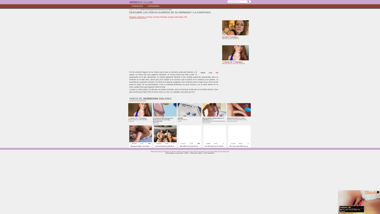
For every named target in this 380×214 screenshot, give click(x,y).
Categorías (153, 6)
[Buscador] (248, 1)
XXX (185, 17)
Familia (137, 9)
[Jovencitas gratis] (142, 2)
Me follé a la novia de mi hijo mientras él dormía (198, 146)
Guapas (171, 17)
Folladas (163, 17)
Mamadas (179, 17)
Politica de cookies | (197, 153)
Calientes (141, 17)
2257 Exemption (209, 153)
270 (217, 73)
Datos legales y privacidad (174, 153)
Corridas (149, 17)
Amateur (132, 17)
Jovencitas (137, 6)
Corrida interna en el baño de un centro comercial (223, 146)
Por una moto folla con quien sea (241, 146)
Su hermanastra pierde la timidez (167, 146)
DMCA (187, 153)
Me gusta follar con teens (139, 146)
